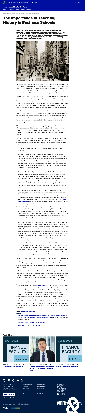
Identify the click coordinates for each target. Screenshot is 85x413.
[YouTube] (17, 381)
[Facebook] (13, 381)
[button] (5, 9)
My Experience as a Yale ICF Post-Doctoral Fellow (32, 322)
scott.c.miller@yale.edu (28, 311)
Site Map (5, 403)
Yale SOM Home (79, 2)
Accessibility (23, 403)
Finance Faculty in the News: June (67, 366)
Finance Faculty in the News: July (13, 366)
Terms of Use (10, 403)
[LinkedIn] (8, 381)
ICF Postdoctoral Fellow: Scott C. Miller (29, 326)
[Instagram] (4, 381)
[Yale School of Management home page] (15, 2)
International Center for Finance (16, 6)
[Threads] (22, 381)
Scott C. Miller (41, 285)
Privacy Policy (17, 403)
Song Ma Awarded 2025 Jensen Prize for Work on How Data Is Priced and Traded (42, 368)
